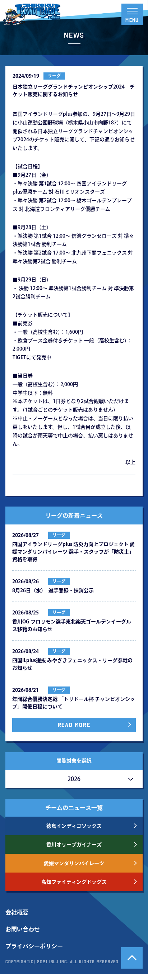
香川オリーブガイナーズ (74, 844)
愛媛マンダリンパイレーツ (74, 863)
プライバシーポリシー (34, 946)
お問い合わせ (22, 929)
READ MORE (74, 725)
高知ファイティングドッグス (74, 881)
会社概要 (16, 912)
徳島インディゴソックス (74, 825)
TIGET (19, 357)
